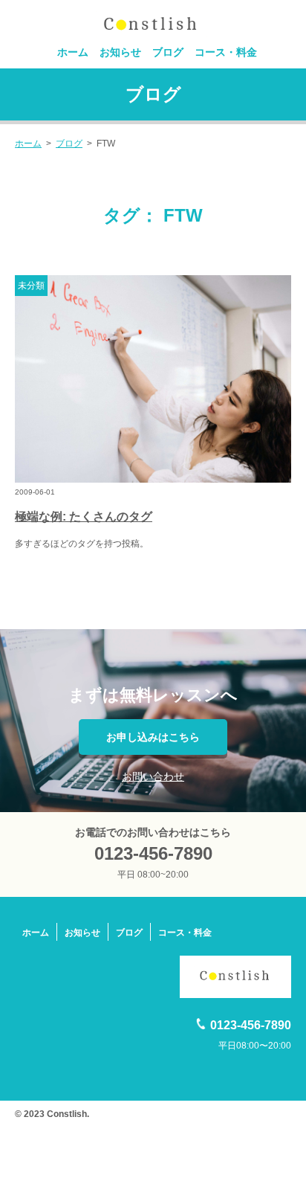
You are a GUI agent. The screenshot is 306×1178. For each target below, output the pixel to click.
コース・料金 (226, 52)
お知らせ (120, 52)
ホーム (72, 52)
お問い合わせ (153, 776)
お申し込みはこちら (153, 737)
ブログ (167, 52)
